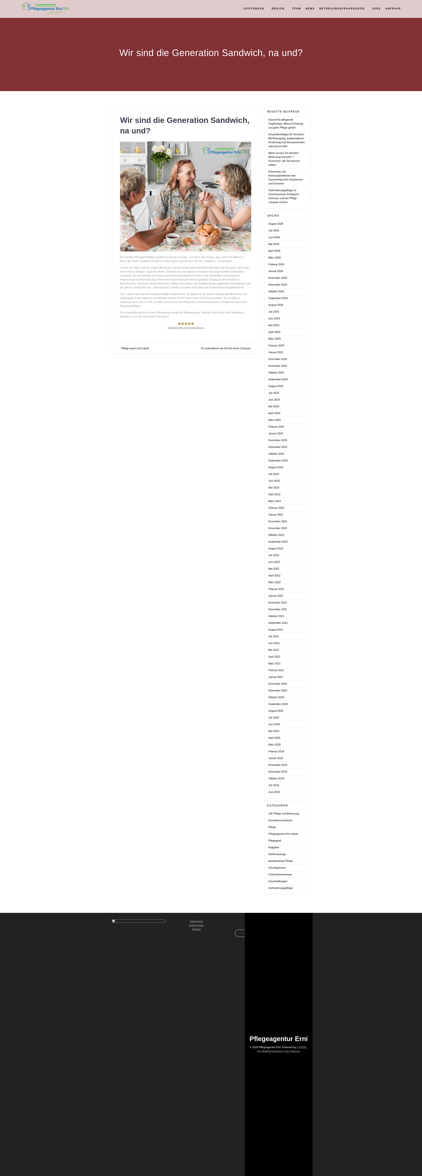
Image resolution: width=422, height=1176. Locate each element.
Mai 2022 (273, 568)
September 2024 (278, 379)
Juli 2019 (273, 785)
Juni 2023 (274, 480)
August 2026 (275, 223)
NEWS (310, 8)
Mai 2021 (273, 650)
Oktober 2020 (276, 697)
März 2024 (274, 420)
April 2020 (274, 737)
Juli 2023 (273, 474)
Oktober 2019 (276, 778)
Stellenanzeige (277, 854)
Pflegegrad (274, 840)
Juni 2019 (274, 792)
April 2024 (274, 413)
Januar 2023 (275, 514)
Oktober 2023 (276, 453)
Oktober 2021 (276, 616)
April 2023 (274, 494)
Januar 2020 (275, 758)
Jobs (376, 8)
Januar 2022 (275, 595)
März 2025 (274, 338)
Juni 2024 (274, 399)
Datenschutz (196, 925)
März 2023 (274, 501)
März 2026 (274, 257)
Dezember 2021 (277, 602)
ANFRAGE (393, 8)
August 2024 (275, 386)
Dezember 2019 (277, 765)
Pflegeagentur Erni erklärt (283, 834)
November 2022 (277, 528)
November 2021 (277, 609)
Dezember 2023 (277, 440)
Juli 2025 (273, 311)
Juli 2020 (273, 717)
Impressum (196, 921)
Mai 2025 (273, 325)
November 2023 (277, 447)
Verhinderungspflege (280, 888)
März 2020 (274, 744)
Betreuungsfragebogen (342, 8)
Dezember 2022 (277, 521)
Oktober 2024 (276, 372)
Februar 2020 (276, 751)
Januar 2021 (275, 677)
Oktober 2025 (276, 291)
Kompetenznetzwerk (280, 820)
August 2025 (275, 305)
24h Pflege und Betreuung (283, 813)
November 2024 (277, 365)
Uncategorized (277, 867)
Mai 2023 (273, 487)
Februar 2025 (276, 345)
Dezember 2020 (277, 683)
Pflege (272, 827)
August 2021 (275, 629)
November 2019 (277, 771)
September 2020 (278, 704)
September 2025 (278, 298)
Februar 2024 (276, 426)
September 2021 (278, 622)
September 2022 (278, 541)
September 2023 (278, 460)
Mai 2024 (273, 406)
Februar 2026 (276, 264)
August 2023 (275, 467)
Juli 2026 (273, 230)
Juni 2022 (274, 562)
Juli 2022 (273, 555)
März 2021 (274, 663)
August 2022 (275, 548)
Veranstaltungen (277, 881)
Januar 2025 (275, 352)
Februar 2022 (276, 589)
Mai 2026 (273, 244)
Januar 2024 (275, 433)
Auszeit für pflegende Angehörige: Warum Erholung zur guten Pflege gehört (285, 123)
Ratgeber (273, 847)
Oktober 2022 (276, 535)
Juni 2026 (274, 237)
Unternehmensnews (280, 874)
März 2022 (274, 582)
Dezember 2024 (277, 359)
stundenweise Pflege (280, 861)
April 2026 (274, 250)
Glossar (196, 929)
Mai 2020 (273, 731)
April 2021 (274, 656)
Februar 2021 (276, 670)
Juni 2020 (274, 724)
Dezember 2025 (277, 278)
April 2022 (274, 575)
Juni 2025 (274, 318)
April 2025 (274, 332)
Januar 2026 (275, 271)
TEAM (296, 8)
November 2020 (277, 690)
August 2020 (275, 710)
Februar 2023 (276, 507)
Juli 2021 (273, 636)
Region (278, 8)
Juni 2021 (274, 643)
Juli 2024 (273, 393)
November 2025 (277, 284)
